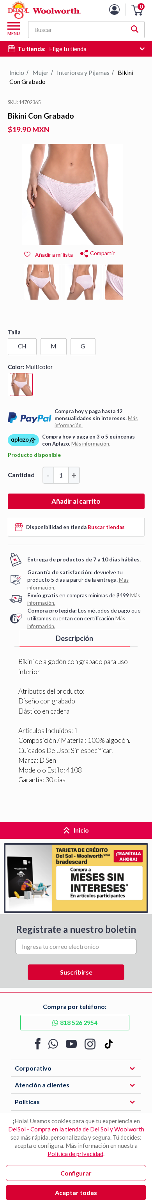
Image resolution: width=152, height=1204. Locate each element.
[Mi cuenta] (120, 10)
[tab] (74, 638)
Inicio (16, 72)
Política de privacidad (75, 1153)
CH (22, 346)
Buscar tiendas (106, 527)
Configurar (76, 1173)
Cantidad (21, 474)
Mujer (40, 72)
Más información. (90, 443)
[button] (137, 10)
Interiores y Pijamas (83, 72)
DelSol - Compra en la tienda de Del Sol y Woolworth (76, 1129)
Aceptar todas (76, 1192)
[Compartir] (84, 252)
